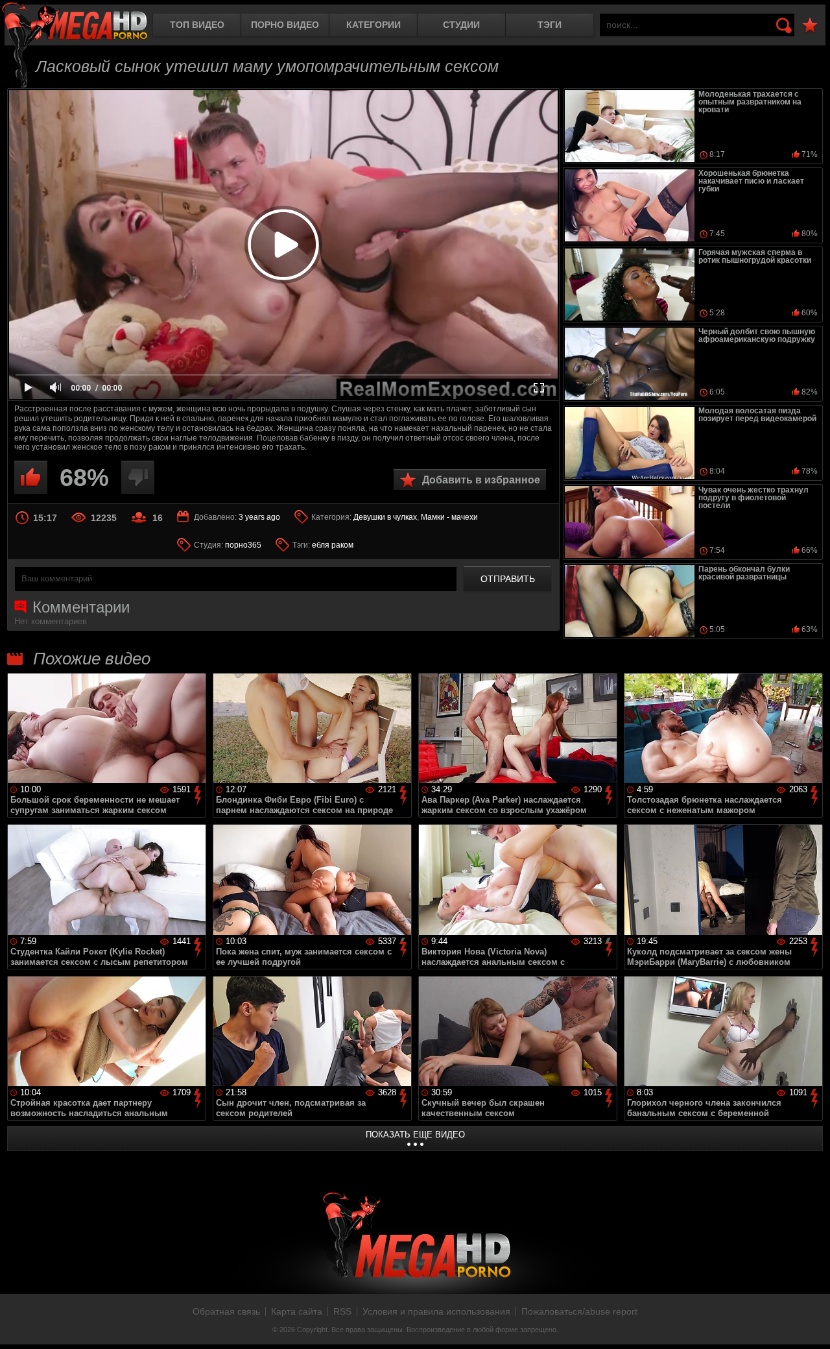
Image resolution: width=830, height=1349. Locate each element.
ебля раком (332, 545)
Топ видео (197, 24)
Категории (373, 24)
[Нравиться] (30, 477)
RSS (342, 1311)
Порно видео (285, 24)
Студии (461, 24)
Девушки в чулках (385, 517)
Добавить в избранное (481, 479)
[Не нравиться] (137, 477)
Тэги (550, 24)
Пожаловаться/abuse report (579, 1311)
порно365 (243, 545)
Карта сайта (296, 1311)
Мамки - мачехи (449, 517)
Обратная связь (226, 1311)
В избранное (810, 25)
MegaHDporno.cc (74, 22)
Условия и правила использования (436, 1311)
